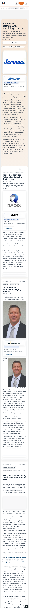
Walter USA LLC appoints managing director (12, 289)
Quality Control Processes (19, 470)
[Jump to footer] (26, 606)
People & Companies (13, 8)
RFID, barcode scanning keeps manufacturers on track (14, 477)
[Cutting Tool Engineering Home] (3, 3)
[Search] (16, 3)
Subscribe (21, 2)
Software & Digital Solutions (9, 467)
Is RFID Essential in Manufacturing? (16, 557)
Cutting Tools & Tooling (8, 46)
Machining (5, 284)
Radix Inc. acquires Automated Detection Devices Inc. (13, 177)
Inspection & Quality (7, 470)
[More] (27, 8)
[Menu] (26, 3)
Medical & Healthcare (8, 172)
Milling (21, 8)
